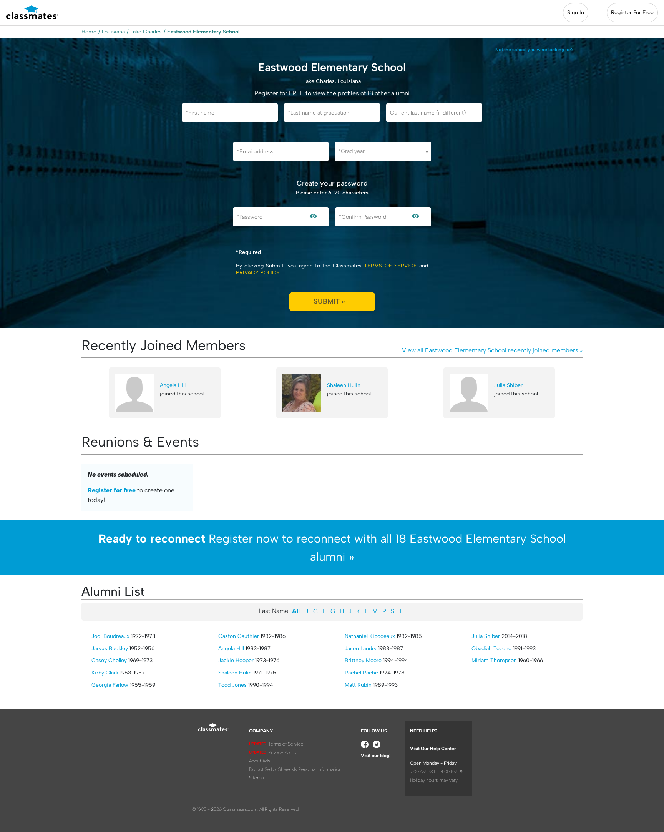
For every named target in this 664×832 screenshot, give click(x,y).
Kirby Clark (104, 672)
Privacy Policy (257, 272)
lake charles (146, 31)
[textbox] (383, 151)
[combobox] (383, 151)
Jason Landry (361, 648)
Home (88, 31)
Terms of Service (390, 265)
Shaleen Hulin (343, 385)
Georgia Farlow (109, 685)
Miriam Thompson (494, 660)
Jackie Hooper (236, 660)
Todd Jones (232, 685)
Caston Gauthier (238, 636)
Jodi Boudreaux (110, 636)
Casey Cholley (109, 660)
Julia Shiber (508, 385)
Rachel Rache (361, 672)
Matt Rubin (358, 685)
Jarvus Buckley (109, 648)
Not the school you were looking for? (534, 49)
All (296, 611)
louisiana (113, 31)
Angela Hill (173, 385)
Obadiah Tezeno (491, 648)
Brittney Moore (363, 660)
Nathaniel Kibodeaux (370, 636)
